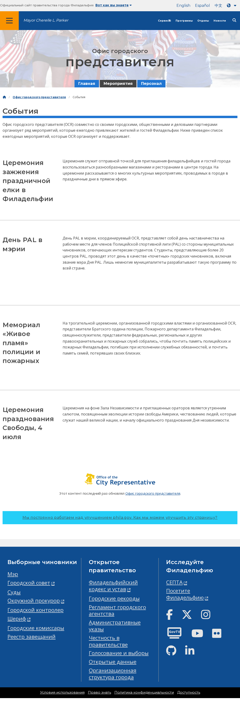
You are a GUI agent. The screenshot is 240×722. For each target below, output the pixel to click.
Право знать (99, 692)
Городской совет (29, 582)
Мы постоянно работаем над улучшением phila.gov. (120, 517)
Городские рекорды (114, 598)
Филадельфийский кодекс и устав (113, 586)
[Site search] (234, 20)
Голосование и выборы (119, 653)
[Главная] (4, 97)
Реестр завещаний (32, 636)
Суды (14, 592)
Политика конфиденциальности (144, 692)
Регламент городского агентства (117, 610)
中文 (218, 5)
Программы (184, 20)
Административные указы (115, 626)
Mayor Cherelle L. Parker (45, 20)
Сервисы (164, 20)
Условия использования (62, 692)
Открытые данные (112, 661)
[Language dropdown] (232, 5)
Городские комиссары (36, 628)
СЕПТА (174, 582)
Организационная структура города (112, 674)
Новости (220, 20)
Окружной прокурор (34, 600)
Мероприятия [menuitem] (118, 83)
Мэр (13, 574)
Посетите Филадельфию (185, 594)
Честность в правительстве (108, 641)
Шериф (17, 618)
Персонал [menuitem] (151, 83)
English (183, 5)
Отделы (203, 20)
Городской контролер (36, 610)
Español (202, 5)
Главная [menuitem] (86, 83)
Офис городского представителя (39, 97)
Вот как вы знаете (112, 5)
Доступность (188, 692)
